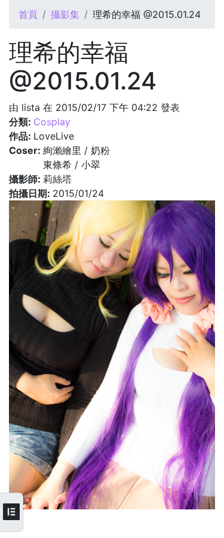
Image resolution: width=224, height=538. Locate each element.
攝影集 (65, 14)
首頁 (28, 14)
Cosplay (51, 122)
